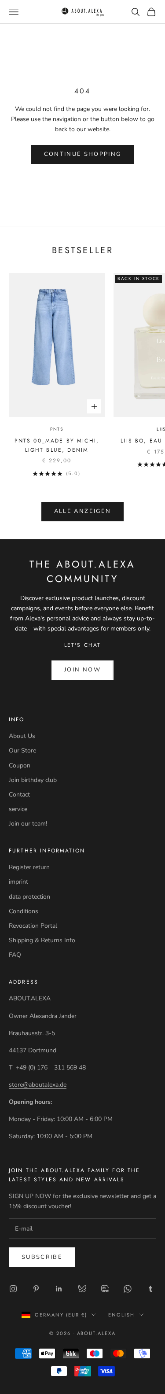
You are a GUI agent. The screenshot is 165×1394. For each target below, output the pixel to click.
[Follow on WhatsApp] (127, 1288)
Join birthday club (33, 780)
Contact (19, 794)
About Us (22, 736)
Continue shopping (82, 154)
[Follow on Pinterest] (36, 1288)
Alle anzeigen (82, 511)
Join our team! (28, 823)
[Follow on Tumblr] (150, 1288)
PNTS (56, 429)
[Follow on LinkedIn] (59, 1288)
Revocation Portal (33, 926)
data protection (29, 896)
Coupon (19, 765)
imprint (18, 882)
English (121, 1314)
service (18, 809)
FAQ (15, 955)
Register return (29, 867)
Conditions (23, 911)
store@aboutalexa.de (37, 1085)
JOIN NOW (82, 670)
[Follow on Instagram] (13, 1288)
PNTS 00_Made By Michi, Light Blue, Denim (57, 445)
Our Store (22, 750)
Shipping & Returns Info (42, 940)
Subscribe (42, 1257)
